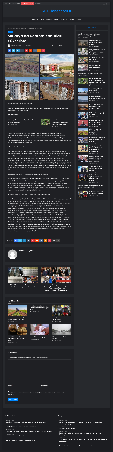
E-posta (10, 385)
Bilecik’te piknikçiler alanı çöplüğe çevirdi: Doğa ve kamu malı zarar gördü (60, 122)
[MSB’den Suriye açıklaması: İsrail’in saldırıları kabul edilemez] (83, 177)
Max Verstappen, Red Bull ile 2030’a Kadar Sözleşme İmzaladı (96, 122)
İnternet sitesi (44, 385)
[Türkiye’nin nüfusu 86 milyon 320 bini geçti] (61, 310)
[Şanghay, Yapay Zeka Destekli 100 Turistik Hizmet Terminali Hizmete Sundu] (83, 148)
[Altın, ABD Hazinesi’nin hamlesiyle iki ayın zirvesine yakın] (17, 329)
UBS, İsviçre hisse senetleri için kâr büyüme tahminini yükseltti (89, 35)
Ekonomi (49, 19)
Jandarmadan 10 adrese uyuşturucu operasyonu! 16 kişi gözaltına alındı (54, 3)
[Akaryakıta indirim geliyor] (39, 329)
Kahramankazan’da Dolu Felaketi (60, 338)
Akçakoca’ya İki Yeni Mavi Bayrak (95, 90)
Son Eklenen (92, 27)
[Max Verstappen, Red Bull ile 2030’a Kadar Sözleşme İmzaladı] (83, 123)
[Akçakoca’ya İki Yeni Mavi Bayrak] (83, 91)
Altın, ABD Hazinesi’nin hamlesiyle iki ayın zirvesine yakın (16, 338)
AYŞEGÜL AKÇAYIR (16, 45)
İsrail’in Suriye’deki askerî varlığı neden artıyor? (95, 42)
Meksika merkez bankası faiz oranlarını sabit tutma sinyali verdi (39, 307)
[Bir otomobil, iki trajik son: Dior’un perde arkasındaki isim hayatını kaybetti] (83, 158)
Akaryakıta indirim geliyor (38, 337)
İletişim (79, 19)
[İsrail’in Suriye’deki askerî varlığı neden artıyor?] (83, 43)
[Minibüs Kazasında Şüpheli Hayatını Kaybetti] (83, 67)
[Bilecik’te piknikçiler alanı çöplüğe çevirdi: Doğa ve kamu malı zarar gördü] (45, 122)
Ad (9, 379)
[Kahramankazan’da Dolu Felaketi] (61, 329)
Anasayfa (35, 19)
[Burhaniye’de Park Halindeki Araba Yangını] (83, 99)
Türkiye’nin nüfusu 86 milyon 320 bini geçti (61, 318)
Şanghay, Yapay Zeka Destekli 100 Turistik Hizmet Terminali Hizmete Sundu (96, 148)
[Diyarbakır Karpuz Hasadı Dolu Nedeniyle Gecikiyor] (17, 310)
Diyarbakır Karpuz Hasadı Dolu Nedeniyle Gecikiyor (16, 318)
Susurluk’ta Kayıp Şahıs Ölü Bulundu (96, 58)
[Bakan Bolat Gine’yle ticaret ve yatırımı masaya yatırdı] (83, 107)
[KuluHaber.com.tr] (56, 11)
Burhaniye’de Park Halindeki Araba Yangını (97, 97)
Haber (42, 19)
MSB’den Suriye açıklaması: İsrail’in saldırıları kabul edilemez (95, 177)
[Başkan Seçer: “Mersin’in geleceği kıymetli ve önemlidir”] (83, 140)
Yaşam (72, 19)
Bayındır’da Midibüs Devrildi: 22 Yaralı (90, 74)
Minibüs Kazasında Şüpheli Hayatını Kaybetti (95, 67)
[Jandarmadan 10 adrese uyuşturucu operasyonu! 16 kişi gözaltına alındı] (83, 51)
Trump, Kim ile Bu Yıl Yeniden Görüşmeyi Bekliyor (95, 168)
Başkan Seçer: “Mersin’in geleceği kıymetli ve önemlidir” (97, 139)
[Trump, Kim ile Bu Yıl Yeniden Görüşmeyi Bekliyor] (83, 169)
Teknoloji (64, 19)
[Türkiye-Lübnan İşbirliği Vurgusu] (83, 115)
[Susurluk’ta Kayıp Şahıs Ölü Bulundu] (83, 60)
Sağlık (56, 19)
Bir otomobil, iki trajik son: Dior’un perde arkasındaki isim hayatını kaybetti (96, 159)
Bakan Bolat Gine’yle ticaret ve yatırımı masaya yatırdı (96, 106)
